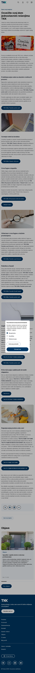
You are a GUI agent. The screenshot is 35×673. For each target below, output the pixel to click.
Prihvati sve (17, 349)
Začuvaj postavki (13, 344)
